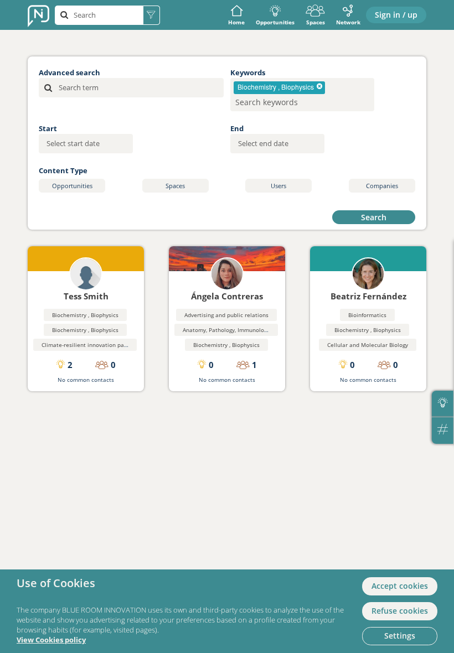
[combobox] (302, 94)
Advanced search (69, 72)
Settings (399, 635)
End (237, 128)
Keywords (247, 72)
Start (48, 128)
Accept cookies (400, 586)
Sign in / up (396, 14)
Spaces (315, 22)
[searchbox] (286, 102)
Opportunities (275, 22)
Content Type (63, 170)
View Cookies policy (51, 640)
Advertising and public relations (226, 315)
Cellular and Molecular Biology (367, 345)
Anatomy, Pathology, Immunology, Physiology (241, 330)
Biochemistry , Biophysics (85, 315)
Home (236, 22)
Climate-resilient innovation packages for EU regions (111, 345)
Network (348, 22)
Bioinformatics (367, 315)
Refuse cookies (400, 610)
